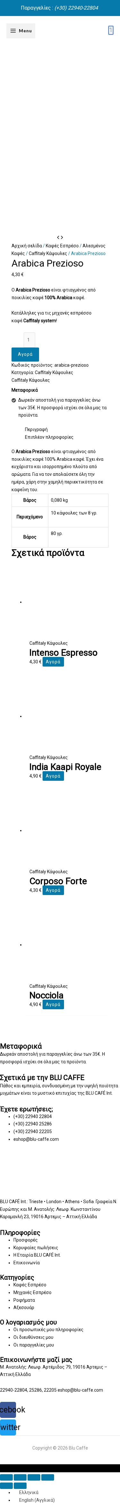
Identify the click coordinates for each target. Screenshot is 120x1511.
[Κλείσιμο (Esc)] (6, 1477)
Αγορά (25, 354)
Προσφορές (25, 1240)
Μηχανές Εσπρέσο (32, 1292)
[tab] (67, 430)
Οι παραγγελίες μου (33, 1344)
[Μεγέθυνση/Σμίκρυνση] (47, 1477)
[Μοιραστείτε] (20, 1477)
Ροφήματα (24, 1300)
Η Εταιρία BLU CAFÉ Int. (37, 1255)
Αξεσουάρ (23, 1307)
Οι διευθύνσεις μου (33, 1337)
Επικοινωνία (26, 1262)
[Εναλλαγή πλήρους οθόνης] (34, 1477)
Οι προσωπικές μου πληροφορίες (48, 1329)
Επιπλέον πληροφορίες (49, 437)
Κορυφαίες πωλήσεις (35, 1247)
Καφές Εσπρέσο (62, 245)
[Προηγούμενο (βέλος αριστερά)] (6, 1486)
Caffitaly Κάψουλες (48, 253)
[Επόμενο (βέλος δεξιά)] (20, 1486)
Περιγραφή (36, 429)
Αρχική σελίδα (27, 245)
